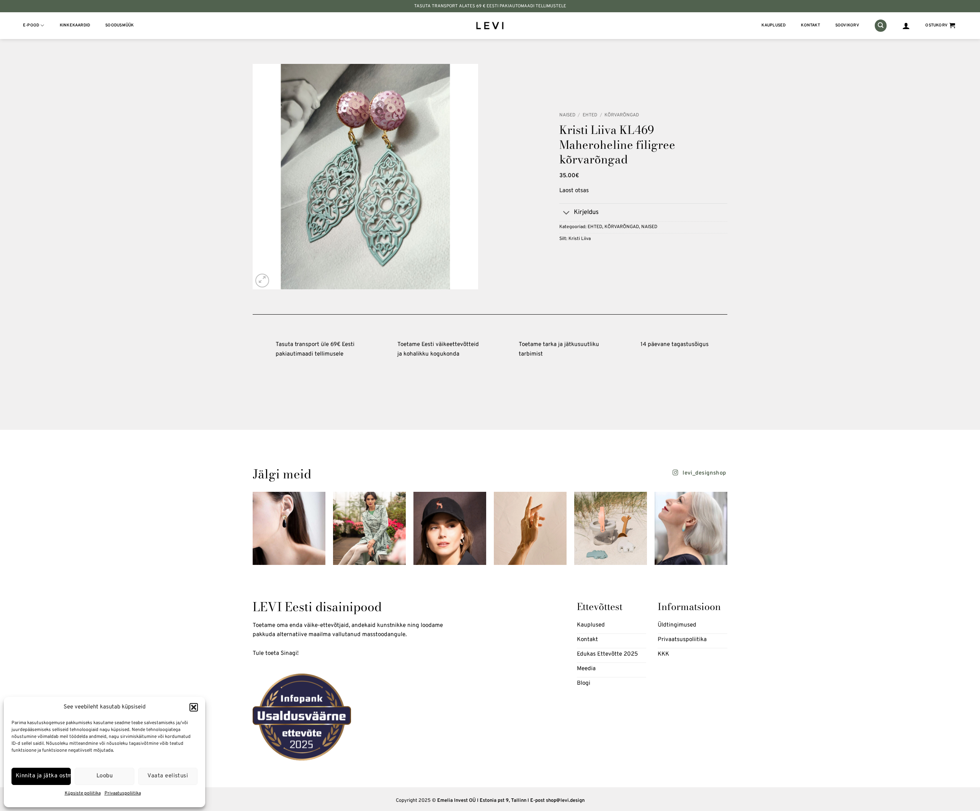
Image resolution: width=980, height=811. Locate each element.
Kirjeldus (586, 212)
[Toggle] (566, 213)
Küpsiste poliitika (83, 793)
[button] (194, 707)
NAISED (567, 115)
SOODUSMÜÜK (119, 25)
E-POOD (31, 25)
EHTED (590, 115)
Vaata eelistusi (167, 776)
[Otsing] (880, 25)
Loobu (104, 776)
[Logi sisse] (906, 25)
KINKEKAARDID (75, 25)
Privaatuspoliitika (123, 793)
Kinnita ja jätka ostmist (43, 776)
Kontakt (810, 25)
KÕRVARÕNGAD (621, 115)
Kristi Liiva (579, 239)
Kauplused (773, 25)
